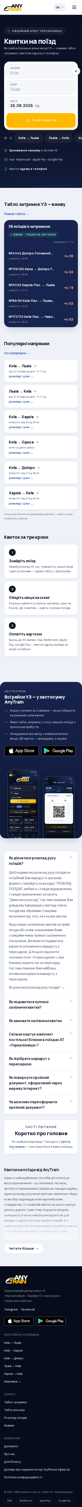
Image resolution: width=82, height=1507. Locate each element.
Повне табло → (16, 214)
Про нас (9, 1454)
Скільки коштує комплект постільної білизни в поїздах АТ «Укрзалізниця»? (36, 1040)
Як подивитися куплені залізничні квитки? (29, 1004)
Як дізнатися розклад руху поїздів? (32, 860)
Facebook (28, 1309)
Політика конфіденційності (23, 1477)
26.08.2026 (24, 105)
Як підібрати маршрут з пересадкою (29, 1061)
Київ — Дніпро (13, 1358)
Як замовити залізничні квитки (35, 1020)
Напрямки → (12, 1381)
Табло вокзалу (14, 1410)
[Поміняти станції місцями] (76, 71)
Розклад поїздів (15, 1418)
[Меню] (74, 7)
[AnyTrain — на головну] (13, 7)
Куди (13, 84)
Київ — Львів (12, 1343)
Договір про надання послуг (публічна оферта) (37, 1469)
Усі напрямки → (17, 353)
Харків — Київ (13, 1374)
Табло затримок (15, 1402)
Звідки (15, 68)
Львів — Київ (12, 1366)
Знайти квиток (44, 120)
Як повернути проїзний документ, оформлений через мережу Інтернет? (35, 1083)
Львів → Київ (59, 138)
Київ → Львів (28, 138)
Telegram (11, 1309)
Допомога (11, 1446)
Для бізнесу (12, 1462)
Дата (13, 101)
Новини (9, 1425)
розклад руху (22, 1193)
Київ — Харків (13, 1350)
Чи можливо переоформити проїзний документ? (33, 1104)
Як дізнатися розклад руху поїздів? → (37, 987)
